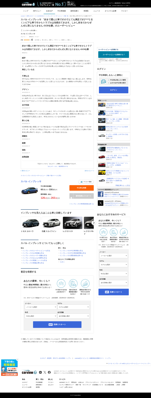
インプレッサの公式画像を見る (33, 253)
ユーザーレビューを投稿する (113, 54)
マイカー (124, 11)
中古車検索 (61, 11)
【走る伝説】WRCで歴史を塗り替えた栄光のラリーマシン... (117, 106)
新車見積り (75, 11)
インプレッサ (48, 16)
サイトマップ (87, 385)
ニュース (96, 11)
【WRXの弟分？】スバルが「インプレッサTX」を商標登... (117, 165)
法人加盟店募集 (109, 385)
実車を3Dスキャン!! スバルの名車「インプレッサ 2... (117, 129)
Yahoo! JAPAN (125, 3)
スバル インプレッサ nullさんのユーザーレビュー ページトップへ (129, 363)
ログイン (111, 3)
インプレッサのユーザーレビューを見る (36, 250)
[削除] (17, 359)
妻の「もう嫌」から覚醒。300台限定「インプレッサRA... (117, 121)
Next (94, 222)
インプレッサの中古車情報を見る (71, 250)
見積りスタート (60, 324)
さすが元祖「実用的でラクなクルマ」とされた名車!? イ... (117, 113)
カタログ (49, 11)
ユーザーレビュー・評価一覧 (61, 16)
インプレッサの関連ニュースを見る (34, 260)
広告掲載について (97, 385)
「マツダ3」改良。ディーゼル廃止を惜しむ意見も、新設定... (117, 157)
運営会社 (74, 382)
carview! (23, 16)
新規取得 (117, 3)
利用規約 (118, 382)
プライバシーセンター (107, 382)
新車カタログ (30, 16)
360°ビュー (37, 11)
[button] (86, 182)
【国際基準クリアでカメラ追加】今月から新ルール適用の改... (117, 180)
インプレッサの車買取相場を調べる (82, 204)
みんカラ (51, 385)
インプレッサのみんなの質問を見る (34, 258)
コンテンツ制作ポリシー (66, 385)
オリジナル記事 (110, 11)
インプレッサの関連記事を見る (33, 263)
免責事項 (125, 382)
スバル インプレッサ (31, 181)
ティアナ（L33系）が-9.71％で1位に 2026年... (117, 136)
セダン (62, 262)
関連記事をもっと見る (123, 185)
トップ (25, 11)
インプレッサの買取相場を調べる (71, 255)
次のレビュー (89, 170)
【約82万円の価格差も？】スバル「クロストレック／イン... (117, 150)
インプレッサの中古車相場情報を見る (73, 253)
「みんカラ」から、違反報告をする (57, 166)
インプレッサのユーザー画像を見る (34, 255)
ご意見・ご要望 (120, 385)
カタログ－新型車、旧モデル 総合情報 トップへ (55, 358)
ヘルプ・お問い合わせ (66, 387)
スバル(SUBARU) (39, 16)
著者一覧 (78, 385)
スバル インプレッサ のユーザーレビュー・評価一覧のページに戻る (41, 175)
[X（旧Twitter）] (45, 372)
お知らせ (81, 382)
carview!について (64, 382)
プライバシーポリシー (92, 382)
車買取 (86, 11)
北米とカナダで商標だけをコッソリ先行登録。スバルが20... (117, 173)
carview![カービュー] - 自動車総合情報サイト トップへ (93, 358)
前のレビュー (26, 170)
